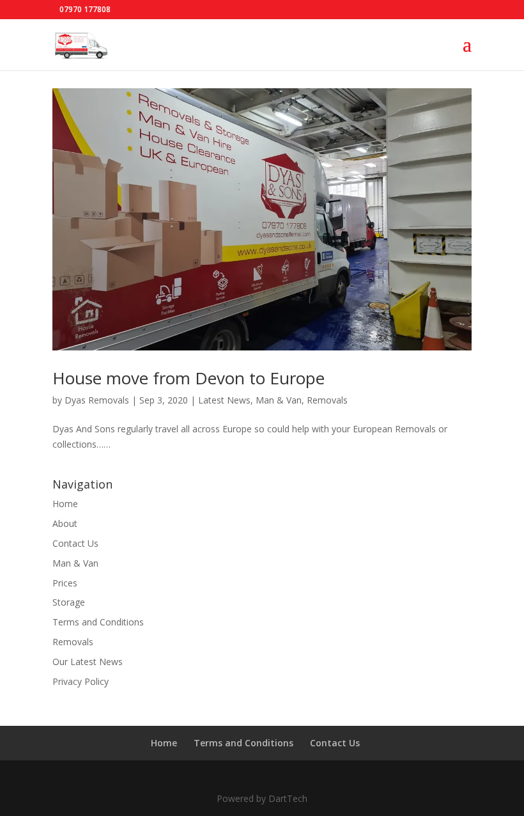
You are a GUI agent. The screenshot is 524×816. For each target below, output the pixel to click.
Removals (327, 400)
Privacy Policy (80, 681)
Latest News (224, 400)
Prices (64, 583)
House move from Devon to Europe (188, 377)
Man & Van (279, 400)
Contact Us (75, 543)
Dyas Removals (97, 400)
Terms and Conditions (98, 622)
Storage (68, 602)
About (64, 523)
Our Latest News (87, 661)
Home (65, 504)
